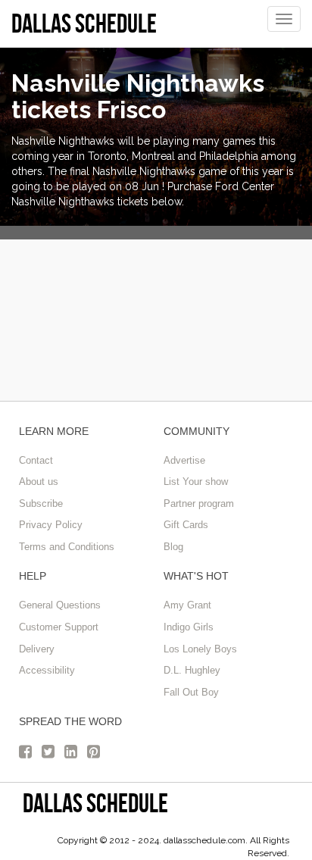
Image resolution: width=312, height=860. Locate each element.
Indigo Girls (189, 627)
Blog (173, 546)
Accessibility (47, 670)
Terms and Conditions (66, 546)
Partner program (199, 503)
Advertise (184, 460)
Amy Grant (187, 605)
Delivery (37, 649)
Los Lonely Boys (200, 649)
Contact (36, 460)
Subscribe (41, 503)
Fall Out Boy (191, 692)
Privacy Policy (51, 524)
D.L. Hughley (192, 670)
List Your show (196, 481)
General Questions (60, 605)
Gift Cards (186, 524)
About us (38, 481)
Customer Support (58, 627)
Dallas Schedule (95, 803)
